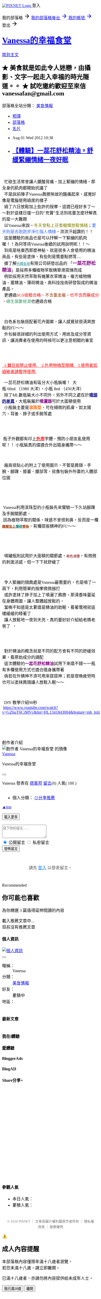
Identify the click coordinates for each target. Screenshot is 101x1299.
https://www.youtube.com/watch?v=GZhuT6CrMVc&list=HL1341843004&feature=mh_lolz (51, 709)
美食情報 (44, 106)
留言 (47, 783)
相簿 (16, 116)
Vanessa (8, 754)
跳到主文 (10, 55)
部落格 (18, 122)
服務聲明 (56, 1227)
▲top (6, 807)
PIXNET (24, 1221)
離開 (29, 1289)
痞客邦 (36, 783)
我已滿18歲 (12, 1289)
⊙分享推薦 (44, 798)
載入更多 (11, 817)
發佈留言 (11, 849)
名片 (16, 128)
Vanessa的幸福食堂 (36, 40)
